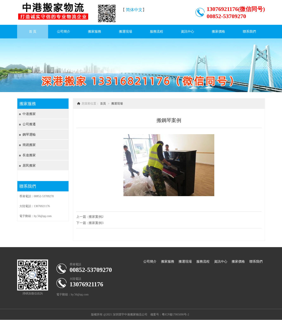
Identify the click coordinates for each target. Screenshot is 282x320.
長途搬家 (29, 155)
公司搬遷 (29, 124)
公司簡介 (63, 31)
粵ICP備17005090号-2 (175, 314)
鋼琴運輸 (29, 134)
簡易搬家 (29, 145)
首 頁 (32, 31)
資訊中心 (187, 31)
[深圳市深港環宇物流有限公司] (53, 19)
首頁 (103, 103)
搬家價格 (218, 31)
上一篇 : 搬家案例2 (89, 216)
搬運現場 (125, 31)
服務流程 (156, 31)
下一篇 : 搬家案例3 (89, 223)
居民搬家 (29, 165)
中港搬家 (29, 114)
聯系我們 (249, 31)
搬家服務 (94, 31)
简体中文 (134, 9)
